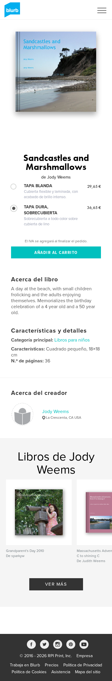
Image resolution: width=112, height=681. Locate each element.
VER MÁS (56, 584)
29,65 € (94, 186)
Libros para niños (72, 340)
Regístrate (76, 10)
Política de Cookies (29, 671)
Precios (52, 665)
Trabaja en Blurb (25, 665)
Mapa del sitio (87, 671)
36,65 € (94, 207)
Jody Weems (55, 412)
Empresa (84, 655)
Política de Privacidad (82, 665)
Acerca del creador (39, 393)
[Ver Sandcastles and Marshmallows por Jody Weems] (56, 72)
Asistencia (60, 671)
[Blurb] (11, 12)
